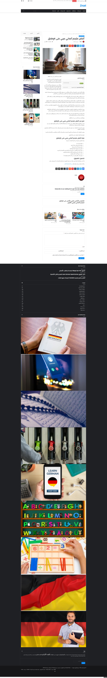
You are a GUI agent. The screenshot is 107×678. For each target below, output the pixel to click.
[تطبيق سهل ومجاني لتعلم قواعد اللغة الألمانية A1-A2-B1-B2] (53, 592)
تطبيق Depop (27, 654)
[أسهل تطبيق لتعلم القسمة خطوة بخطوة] (53, 555)
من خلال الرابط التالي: (68, 163)
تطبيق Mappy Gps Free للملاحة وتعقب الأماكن (29, 38)
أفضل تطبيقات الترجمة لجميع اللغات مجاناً (78, 220)
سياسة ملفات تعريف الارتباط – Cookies (33, 669)
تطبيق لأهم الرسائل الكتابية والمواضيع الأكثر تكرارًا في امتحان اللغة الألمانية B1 (64, 221)
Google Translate (69, 654)
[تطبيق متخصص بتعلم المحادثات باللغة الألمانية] (31, 118)
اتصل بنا (52, 669)
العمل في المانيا (82, 294)
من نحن (25, 669)
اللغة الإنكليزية (38, 654)
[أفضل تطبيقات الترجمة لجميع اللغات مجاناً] (78, 215)
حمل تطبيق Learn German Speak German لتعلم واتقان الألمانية (28, 44)
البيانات (51, 654)
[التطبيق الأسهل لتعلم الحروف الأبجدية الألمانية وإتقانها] (53, 519)
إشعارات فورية (59, 654)
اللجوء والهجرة (82, 296)
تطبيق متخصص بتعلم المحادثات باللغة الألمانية (29, 124)
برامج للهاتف (82, 298)
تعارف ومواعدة (82, 301)
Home (22, 669)
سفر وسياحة (82, 306)
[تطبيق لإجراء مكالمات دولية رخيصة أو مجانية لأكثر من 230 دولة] (31, 74)
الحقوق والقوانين (82, 291)
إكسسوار (55, 654)
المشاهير (34, 654)
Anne (81, 41)
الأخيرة (31, 33)
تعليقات (24, 33)
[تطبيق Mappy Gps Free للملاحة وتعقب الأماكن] (37, 39)
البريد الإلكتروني (81, 250)
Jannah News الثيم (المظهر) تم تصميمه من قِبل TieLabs (61, 667)
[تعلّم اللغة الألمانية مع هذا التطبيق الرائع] (50, 215)
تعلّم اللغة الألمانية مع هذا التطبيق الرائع (51, 220)
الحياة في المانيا (82, 292)
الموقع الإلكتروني (61, 250)
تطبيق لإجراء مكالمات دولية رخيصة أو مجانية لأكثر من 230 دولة (28, 81)
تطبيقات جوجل (82, 299)
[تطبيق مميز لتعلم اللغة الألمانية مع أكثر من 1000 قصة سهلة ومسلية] (53, 629)
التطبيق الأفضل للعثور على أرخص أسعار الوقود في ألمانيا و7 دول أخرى (61, 0)
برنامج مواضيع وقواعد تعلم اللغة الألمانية (28, 53)
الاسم (83, 246)
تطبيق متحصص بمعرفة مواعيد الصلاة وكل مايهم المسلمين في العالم (28, 95)
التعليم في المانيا (82, 289)
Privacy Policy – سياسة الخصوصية (45, 669)
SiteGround (45, 667)
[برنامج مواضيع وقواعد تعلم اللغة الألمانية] (37, 54)
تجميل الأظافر (31, 654)
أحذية (65, 654)
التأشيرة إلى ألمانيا (82, 287)
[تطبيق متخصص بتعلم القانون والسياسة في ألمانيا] (53, 335)
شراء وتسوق (82, 308)
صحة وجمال (83, 310)
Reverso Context (83, 654)
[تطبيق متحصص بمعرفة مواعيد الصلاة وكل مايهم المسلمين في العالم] (31, 89)
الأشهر (38, 33)
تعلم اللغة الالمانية (77, 33)
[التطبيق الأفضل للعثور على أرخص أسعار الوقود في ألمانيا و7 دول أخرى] (31, 103)
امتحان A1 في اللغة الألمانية (28, 58)
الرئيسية (82, 33)
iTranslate (73, 654)
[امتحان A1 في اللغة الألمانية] (37, 59)
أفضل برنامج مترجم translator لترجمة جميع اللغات (28, 48)
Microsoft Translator (77, 654)
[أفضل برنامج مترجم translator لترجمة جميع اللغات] (37, 49)
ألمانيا (64, 654)
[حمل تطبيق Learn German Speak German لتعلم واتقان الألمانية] (37, 44)
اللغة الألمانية (45, 654)
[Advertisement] (53, 22)
